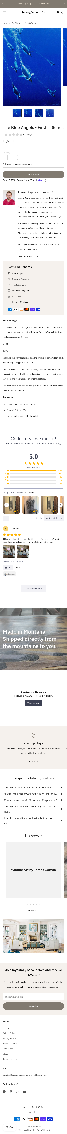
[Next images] (60, 505)
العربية (32, 1112)
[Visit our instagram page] (10, 1091)
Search (6, 1028)
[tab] (29, 761)
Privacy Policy (9, 1038)
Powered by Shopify (33, 1126)
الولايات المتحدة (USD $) (32, 1107)
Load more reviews (33, 588)
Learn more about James (28, 256)
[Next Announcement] (64, 4)
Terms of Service (10, 1043)
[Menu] (4, 12)
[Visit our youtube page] (24, 1091)
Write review (33, 703)
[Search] (62, 12)
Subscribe (33, 1006)
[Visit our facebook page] (4, 1091)
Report (19, 567)
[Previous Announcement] (3, 4)
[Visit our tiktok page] (17, 1091)
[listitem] (33, 4)
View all (32, 910)
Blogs (5, 1054)
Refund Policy (9, 1033)
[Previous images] (6, 505)
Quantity (6, 153)
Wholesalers (8, 1048)
